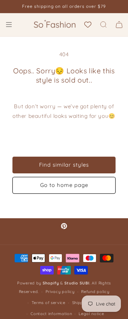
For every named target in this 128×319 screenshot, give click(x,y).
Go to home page (64, 185)
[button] (9, 24)
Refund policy (95, 291)
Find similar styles (64, 164)
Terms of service (48, 302)
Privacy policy (60, 291)
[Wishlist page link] (87, 24)
